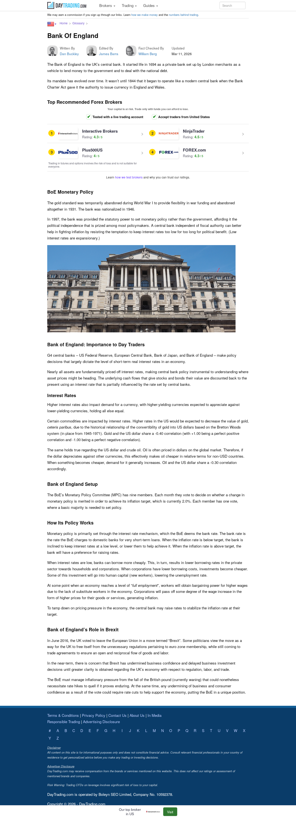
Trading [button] (128, 5)
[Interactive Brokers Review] (154, 811)
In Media (154, 715)
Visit (170, 811)
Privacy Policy (93, 715)
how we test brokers (129, 177)
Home (64, 23)
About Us (137, 715)
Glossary (78, 23)
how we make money (144, 15)
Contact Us (117, 715)
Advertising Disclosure (101, 721)
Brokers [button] (106, 5)
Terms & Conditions (63, 715)
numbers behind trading (183, 15)
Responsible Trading (63, 721)
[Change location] (51, 24)
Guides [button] (149, 5)
